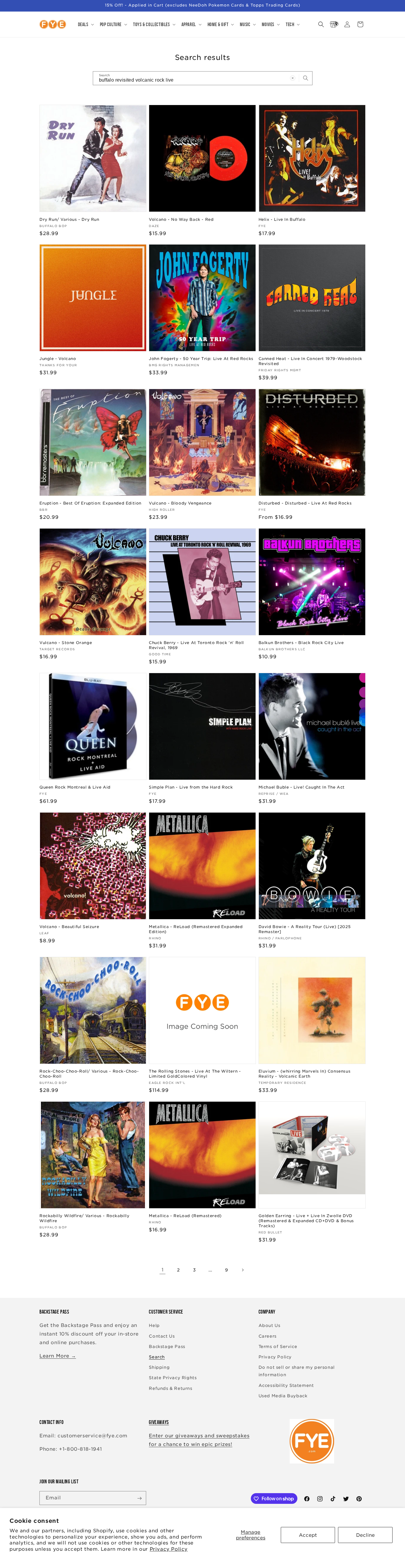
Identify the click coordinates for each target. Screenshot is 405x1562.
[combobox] (202, 78)
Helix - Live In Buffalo (282, 219)
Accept (308, 1535)
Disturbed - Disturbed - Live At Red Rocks (305, 503)
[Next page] (242, 1269)
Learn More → (57, 1356)
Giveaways (159, 1422)
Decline (365, 1535)
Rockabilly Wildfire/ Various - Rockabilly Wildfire (84, 1218)
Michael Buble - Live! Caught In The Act (302, 787)
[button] (85, 24)
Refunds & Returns (170, 1388)
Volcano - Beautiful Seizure (69, 927)
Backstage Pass (167, 1346)
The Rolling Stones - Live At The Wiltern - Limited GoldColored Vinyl (195, 1074)
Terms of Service (278, 1346)
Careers (268, 1336)
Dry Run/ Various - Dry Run (69, 219)
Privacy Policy (169, 1549)
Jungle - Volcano (57, 358)
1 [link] (163, 1270)
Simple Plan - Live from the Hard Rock (191, 787)
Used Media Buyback (283, 1395)
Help (154, 1325)
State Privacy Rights (173, 1378)
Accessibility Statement (286, 1385)
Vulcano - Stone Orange (65, 642)
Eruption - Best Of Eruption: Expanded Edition (90, 503)
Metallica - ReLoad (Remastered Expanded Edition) (196, 929)
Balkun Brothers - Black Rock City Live (301, 642)
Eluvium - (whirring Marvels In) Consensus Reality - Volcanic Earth (305, 1074)
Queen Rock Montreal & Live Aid (75, 787)
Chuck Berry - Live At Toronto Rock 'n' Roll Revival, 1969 (196, 645)
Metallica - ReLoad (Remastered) (185, 1216)
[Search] (305, 78)
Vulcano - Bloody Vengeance (180, 503)
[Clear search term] (292, 78)
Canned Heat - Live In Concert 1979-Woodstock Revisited (310, 361)
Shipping (159, 1367)
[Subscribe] (139, 1498)
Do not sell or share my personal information (297, 1371)
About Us (269, 1325)
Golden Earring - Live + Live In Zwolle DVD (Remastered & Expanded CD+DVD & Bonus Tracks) (306, 1221)
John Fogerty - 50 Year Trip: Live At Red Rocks (201, 358)
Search (157, 1357)
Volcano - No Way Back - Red (181, 219)
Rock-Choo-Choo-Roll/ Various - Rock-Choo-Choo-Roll (89, 1074)
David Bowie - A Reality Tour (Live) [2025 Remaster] (305, 929)
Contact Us (162, 1336)
